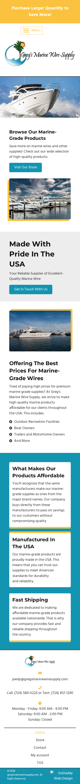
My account (40, 755)
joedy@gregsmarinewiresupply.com (40, 679)
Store (40, 740)
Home (40, 733)
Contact (40, 748)
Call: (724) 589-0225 (22, 693)
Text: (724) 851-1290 (57, 693)
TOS (40, 763)
